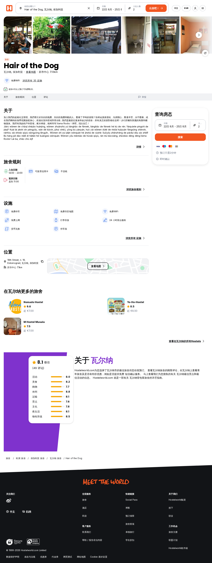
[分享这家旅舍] (205, 53)
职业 (171, 516)
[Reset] (88, 8)
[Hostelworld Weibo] (8, 500)
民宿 (84, 516)
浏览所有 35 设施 (32, 80)
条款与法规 (29, 556)
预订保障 (130, 516)
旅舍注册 (173, 532)
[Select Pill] (195, 8)
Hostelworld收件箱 (178, 548)
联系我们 (86, 532)
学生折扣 (130, 540)
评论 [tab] (46, 97)
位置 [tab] (34, 97)
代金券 (55, 556)
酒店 (84, 507)
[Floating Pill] (199, 35)
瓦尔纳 (7, 71)
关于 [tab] (6, 97)
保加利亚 (18, 71)
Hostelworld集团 (177, 499)
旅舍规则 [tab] (20, 97)
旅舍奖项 (130, 524)
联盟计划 (173, 540)
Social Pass (132, 499)
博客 (128, 507)
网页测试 (67, 556)
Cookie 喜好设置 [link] (98, 556)
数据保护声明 (12, 556)
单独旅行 (130, 532)
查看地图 (31, 71)
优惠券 (43, 556)
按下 (171, 507)
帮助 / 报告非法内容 (92, 540)
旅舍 (7, 59)
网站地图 (81, 556)
